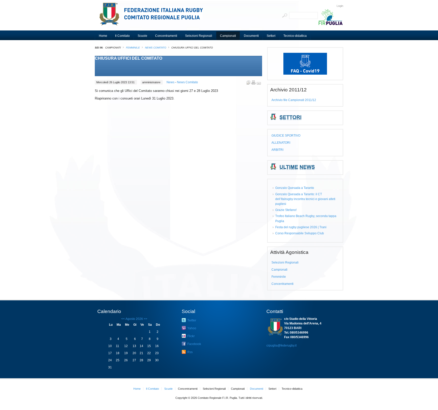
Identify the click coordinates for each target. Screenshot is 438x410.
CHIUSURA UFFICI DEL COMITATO (128, 58)
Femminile (133, 47)
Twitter (191, 320)
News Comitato (155, 47)
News (171, 82)
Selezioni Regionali (285, 262)
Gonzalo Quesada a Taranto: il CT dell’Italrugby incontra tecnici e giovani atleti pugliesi (305, 199)
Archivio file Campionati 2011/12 (293, 100)
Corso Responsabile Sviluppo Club (299, 233)
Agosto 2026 (134, 319)
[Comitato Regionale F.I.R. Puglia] (153, 16)
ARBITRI (277, 150)
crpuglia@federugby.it (281, 345)
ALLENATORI (280, 142)
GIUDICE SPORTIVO (285, 135)
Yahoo (191, 328)
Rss (190, 352)
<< (123, 319)
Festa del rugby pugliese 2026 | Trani (300, 227)
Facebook (194, 344)
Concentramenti (282, 284)
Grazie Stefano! (286, 210)
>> (145, 319)
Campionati (279, 269)
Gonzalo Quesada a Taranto (294, 188)
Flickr (191, 336)
